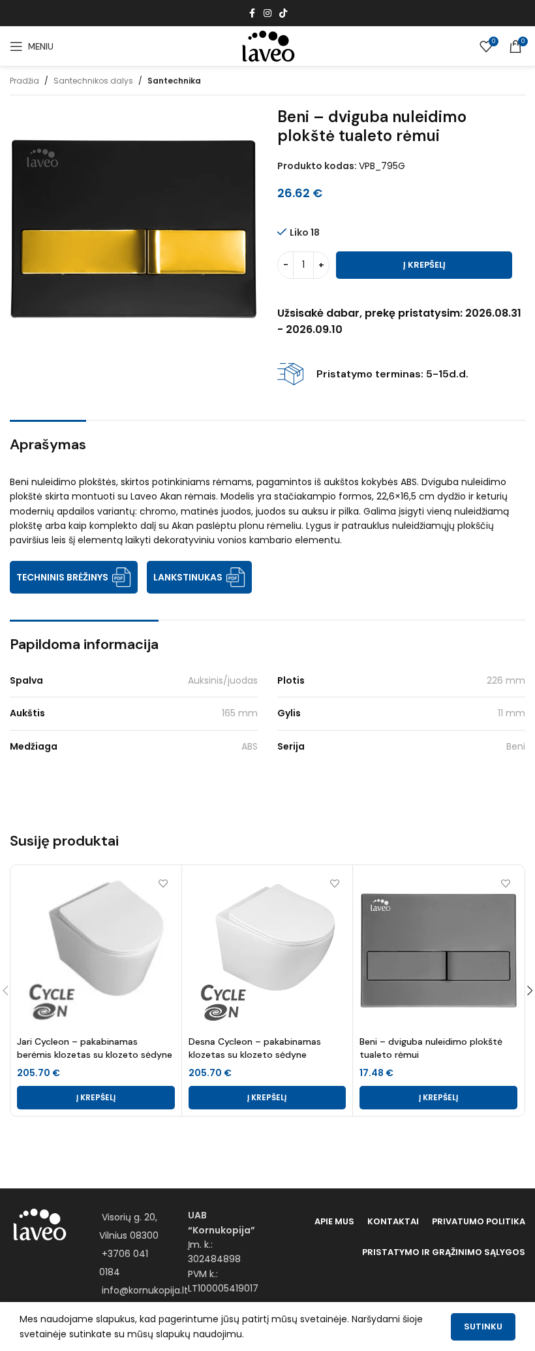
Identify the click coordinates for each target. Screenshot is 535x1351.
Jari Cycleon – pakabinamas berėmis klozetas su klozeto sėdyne (94, 1048)
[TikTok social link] (283, 13)
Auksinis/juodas (223, 680)
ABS (249, 746)
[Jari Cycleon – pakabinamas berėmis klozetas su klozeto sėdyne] (96, 951)
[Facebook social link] (252, 13)
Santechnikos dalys (93, 80)
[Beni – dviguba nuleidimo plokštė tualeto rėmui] (438, 951)
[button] (96, 1097)
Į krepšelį (424, 265)
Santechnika (174, 80)
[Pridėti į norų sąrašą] (163, 883)
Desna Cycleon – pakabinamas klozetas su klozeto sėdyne (255, 1048)
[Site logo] (267, 45)
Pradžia (24, 80)
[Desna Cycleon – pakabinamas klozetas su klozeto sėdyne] (267, 951)
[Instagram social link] (267, 13)
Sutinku (483, 1326)
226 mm (506, 680)
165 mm (240, 713)
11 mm (511, 713)
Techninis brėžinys (62, 577)
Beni (515, 746)
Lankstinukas (187, 577)
